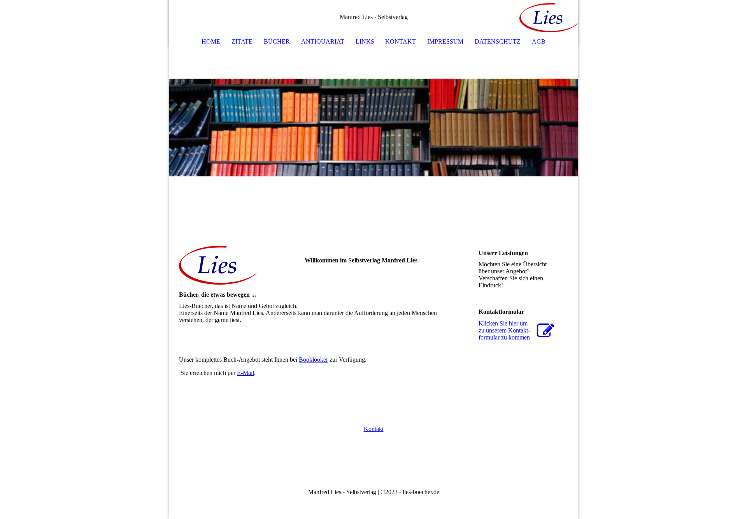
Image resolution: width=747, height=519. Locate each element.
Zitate (242, 41)
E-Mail (245, 372)
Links (365, 41)
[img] (548, 17)
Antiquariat (322, 41)
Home (211, 41)
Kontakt (400, 41)
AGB (538, 41)
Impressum (445, 41)
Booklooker (313, 359)
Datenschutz (498, 41)
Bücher (277, 41)
